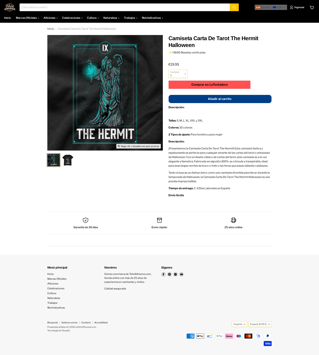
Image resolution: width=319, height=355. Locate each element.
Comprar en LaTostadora (209, 84)
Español (238, 324)
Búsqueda (52, 322)
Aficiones (50, 17)
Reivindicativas (151, 17)
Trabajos (130, 17)
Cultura (92, 17)
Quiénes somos (69, 322)
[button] (271, 7)
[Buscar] (234, 7)
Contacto (86, 322)
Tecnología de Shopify (58, 330)
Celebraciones (71, 17)
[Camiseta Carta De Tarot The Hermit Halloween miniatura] (53, 160)
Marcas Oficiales (26, 17)
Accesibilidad (101, 322)
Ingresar (299, 7)
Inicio (7, 17)
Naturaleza (110, 17)
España (258, 324)
